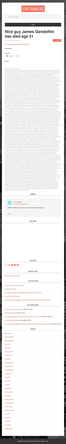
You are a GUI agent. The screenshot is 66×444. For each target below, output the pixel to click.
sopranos (44, 169)
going (16, 114)
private (50, 154)
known (24, 128)
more (33, 138)
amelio (11, 75)
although (48, 73)
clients (50, 91)
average (7, 80)
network (17, 141)
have (58, 116)
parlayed (22, 147)
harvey (45, 116)
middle (17, 136)
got (34, 114)
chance (35, 89)
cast (14, 89)
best (36, 83)
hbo (6, 117)
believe (55, 81)
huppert (32, 121)
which (33, 185)
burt (42, 86)
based (18, 81)
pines (18, 150)
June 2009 (7, 417)
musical (25, 139)
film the (53, 108)
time (49, 177)
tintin (55, 177)
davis (10, 97)
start (45, 171)
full (25, 111)
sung (12, 174)
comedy (48, 92)
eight (11, 103)
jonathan (7, 127)
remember (50, 158)
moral (29, 138)
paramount (49, 146)
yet (43, 188)
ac (16, 70)
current (34, 95)
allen (28, 73)
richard (44, 160)
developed (30, 98)
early (47, 102)
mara (57, 133)
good (27, 114)
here (28, 117)
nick (36, 141)
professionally (51, 155)
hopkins (7, 121)
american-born (18, 75)
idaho (49, 121)
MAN (52, 133)
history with (12, 119)
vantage (28, 182)
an (23, 75)
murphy (17, 139)
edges (59, 102)
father (35, 106)
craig (52, 94)
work (42, 187)
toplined (34, 179)
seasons (58, 165)
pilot (10, 150)
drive (30, 102)
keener (7, 128)
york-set (54, 188)
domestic (52, 100)
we (46, 184)
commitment (19, 94)
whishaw (41, 185)
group (52, 114)
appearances (54, 76)
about (13, 70)
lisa (21, 132)
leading (24, 130)
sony (31, 169)
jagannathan (45, 124)
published (39, 157)
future (29, 111)
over (57, 144)
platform (33, 150)
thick (58, 176)
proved (31, 157)
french (7, 111)
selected (10, 166)
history (7, 119)
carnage (55, 87)
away (24, 80)
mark (6, 135)
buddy (26, 86)
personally (22, 149)
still (19, 172)
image (53, 121)
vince (46, 182)
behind (47, 81)
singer (7, 169)
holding (21, 119)
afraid (50, 72)
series (33, 166)
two (47, 180)
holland (30, 119)
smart (17, 169)
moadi (35, 136)
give (48, 113)
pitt (22, 150)
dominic (57, 100)
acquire (31, 70)
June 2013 (7, 381)
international (14, 124)
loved (11, 133)
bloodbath (8, 84)
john (32, 125)
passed (36, 147)
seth (47, 166)
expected (56, 105)
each (44, 102)
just (39, 127)
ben (12, 83)
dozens (22, 102)
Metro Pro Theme (30, 441)
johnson (41, 125)
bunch (39, 86)
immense (15, 122)
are (14, 78)
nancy (38, 139)
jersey (17, 125)
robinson (18, 161)
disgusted (20, 100)
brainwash (38, 84)
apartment (41, 76)
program (58, 155)
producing (36, 155)
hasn (51, 116)
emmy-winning (31, 103)
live (26, 132)
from (22, 111)
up (10, 182)
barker (57, 80)
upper (19, 182)
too (27, 179)
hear (10, 117)
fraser (55, 109)
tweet (39, 180)
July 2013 (7, 377)
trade (49, 179)
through (38, 177)
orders (26, 144)
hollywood (36, 119)
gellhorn (7, 113)
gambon (41, 111)
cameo (17, 87)
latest (13, 130)
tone (21, 179)
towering (38, 80)
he (8, 117)
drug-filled (35, 102)
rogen (26, 161)
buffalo (31, 86)
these (51, 176)
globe (54, 113)
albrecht (12, 73)
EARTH (51, 102)
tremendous (21, 180)
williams (7, 187)
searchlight (47, 165)
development (37, 98)
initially (56, 122)
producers (29, 155)
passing (41, 147)
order (16, 144)
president (29, 154)
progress (15, 157)
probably (54, 154)
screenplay (34, 165)
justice (42, 127)
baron (11, 81)
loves (15, 133)
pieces (56, 149)
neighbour (8, 141)
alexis (17, 73)
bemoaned (7, 83)
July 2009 (7, 414)
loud (54, 132)
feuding (38, 108)
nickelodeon (41, 141)
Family (25, 106)
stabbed (21, 171)
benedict (15, 83)
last (9, 130)
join (45, 125)
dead (22, 97)
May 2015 (7, 344)
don (6, 102)
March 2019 (8, 333)
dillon (54, 98)
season (53, 165)
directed (7, 100)
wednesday (55, 184)
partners (31, 147)
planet (28, 150)
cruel (30, 95)
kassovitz (51, 127)
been (39, 81)
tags (30, 174)
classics (41, 91)
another (22, 76)
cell (26, 89)
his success (53, 117)
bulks (35, 86)
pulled (44, 157)
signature (51, 168)
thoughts (22, 177)
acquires (36, 70)
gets (26, 113)
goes (12, 114)
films (57, 108)
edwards (7, 103)
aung (58, 78)
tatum (53, 174)
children (14, 91)
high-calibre (36, 117)
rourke (51, 161)
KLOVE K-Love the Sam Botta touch (14, 285)
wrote (29, 188)
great (37, 114)
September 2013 (9, 370)
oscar (49, 144)
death (38, 97)
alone (36, 73)
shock (26, 168)
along (40, 73)
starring (37, 171)
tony (24, 179)
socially (27, 169)
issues (24, 124)
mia (56, 135)
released (44, 158)
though (17, 177)
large (41, 128)
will (53, 185)
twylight (50, 180)
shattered (21, 168)
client (45, 91)
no (12, 143)
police (12, 152)
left (45, 130)
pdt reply (57, 147)
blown (13, 84)
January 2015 (8, 355)
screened (28, 165)
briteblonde (11, 86)
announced (50, 75)
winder (12, 187)
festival (33, 108)
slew (13, 169)
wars (23, 184)
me (54, 135)
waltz (10, 184)
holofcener (43, 119)
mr (46, 138)
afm (47, 72)
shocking (36, 168)
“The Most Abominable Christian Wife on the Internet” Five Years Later (23, 316)
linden (14, 132)
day (18, 97)
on (50, 143)
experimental (8, 106)
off (44, 143)
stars (42, 171)
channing (40, 89)
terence (17, 176)
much (49, 138)
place (24, 150)
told (15, 179)
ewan (37, 105)
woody (39, 187)
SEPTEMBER (28, 166)
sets (50, 166)
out (55, 144)
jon (59, 125)
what (22, 185)
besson (33, 83)
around (25, 78)
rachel (52, 157)
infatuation (51, 122)
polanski (50, 150)
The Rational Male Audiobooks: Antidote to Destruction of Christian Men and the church (27, 300)
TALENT (37, 174)
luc (22, 133)
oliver (47, 143)
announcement (9, 76)
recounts (32, 158)
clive (53, 91)
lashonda (55, 128)
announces (17, 76)
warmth (19, 184)
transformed (8, 180)
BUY (57, 86)
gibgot (34, 113)
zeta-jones (23, 190)
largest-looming (47, 128)
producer (23, 155)
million (24, 136)
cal (11, 87)
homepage (16, 202)
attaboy (33, 78)
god (59, 113)
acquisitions (42, 70)
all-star (24, 73)
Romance (33, 161)
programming (8, 157)
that (30, 176)
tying (55, 180)
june (36, 127)
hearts (18, 117)
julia (32, 127)
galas (37, 111)
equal (20, 105)
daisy (50, 95)
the (33, 176)
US (22, 182)
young (6, 190)
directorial (13, 100)
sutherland (24, 174)
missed (31, 136)
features (7, 108)
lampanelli (36, 128)
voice (57, 182)
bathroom (23, 81)
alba (8, 73)
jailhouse (52, 124)
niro (9, 143)
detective (13, 98)
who (45, 185)
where (29, 185)
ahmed (58, 72)
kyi (31, 128)
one (52, 143)
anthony (28, 76)
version (37, 182)
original (38, 144)
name (31, 139)
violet (50, 182)
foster (43, 109)
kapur (46, 127)
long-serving (34, 132)
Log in (47, 441)
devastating (23, 98)
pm (46, 150)
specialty (7, 171)
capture (33, 87)
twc (36, 180)
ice (42, 121)
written (24, 188)
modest (42, 136)
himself (45, 117)
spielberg (13, 171)
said (25, 163)
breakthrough (51, 84)
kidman (11, 128)
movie (39, 138)
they (55, 176)
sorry (49, 169)
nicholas (31, 141)
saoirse (52, 163)
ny (39, 143)
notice (23, 143)
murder (12, 139)
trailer (54, 179)
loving (19, 133)
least (33, 130)
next (27, 141)
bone (19, 84)
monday (7, 138)
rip (59, 160)
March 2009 (8, 425)
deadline (26, 97)
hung (28, 121)
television (12, 176)
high (31, 117)
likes (6, 132)
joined (48, 125)
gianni (30, 113)
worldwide (8, 188)
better (40, 83)
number (36, 143)
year (37, 188)
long (29, 132)
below (59, 81)
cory (35, 94)
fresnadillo (12, 111)
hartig (41, 116)
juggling (23, 127)
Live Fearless (33, 9)
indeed (45, 122)
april (11, 78)
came (13, 87)
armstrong (19, 78)
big (43, 83)
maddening (39, 133)
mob (38, 136)
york (50, 188)
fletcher (26, 109)
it (26, 124)
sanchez (34, 163)
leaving (41, 130)
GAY (59, 111)
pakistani (43, 146)
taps (50, 174)
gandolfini (47, 111)
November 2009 (9, 403)
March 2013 (8, 388)
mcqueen (47, 135)
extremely (21, 106)
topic (30, 179)
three (34, 177)
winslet (21, 187)
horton (12, 121)
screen (23, 165)
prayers (41, 152)
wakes (6, 184)
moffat (46, 136)
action (52, 70)
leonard (49, 130)
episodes (15, 105)
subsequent (47, 172)
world (56, 187)
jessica (22, 125)
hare (31, 116)
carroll (7, 89)
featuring (13, 108)
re (14, 158)
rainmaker (57, 157)
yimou (46, 188)
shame (15, 168)
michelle (12, 136)
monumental (23, 138)
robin (13, 161)
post (31, 152)
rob (6, 161)
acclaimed (20, 70)
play (38, 150)
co (23, 92)
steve (11, 172)
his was (59, 117)
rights (56, 160)
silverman (57, 168)
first (17, 109)
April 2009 (7, 421)
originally (44, 144)
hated (55, 116)
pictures (51, 149)
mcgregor (42, 135)
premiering (14, 154)
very (41, 182)
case (11, 89)
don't (8, 102)
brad (33, 84)
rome (38, 161)
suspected (17, 174)
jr (11, 127)
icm (44, 121)
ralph (6, 158)
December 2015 (9, 340)
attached (37, 78)
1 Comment (57, 40)
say (60, 163)
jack (40, 124)
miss (27, 136)
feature (50, 106)
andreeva (35, 75)
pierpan (7, 150)
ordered (20, 144)
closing (11, 92)
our (52, 144)
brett (6, 86)
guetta (56, 114)
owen (31, 146)
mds (52, 135)
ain (5, 73)
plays (40, 150)
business (46, 86)
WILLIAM (57, 185)
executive (48, 105)
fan (29, 106)
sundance (7, 174)
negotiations (52, 139)
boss (22, 84)
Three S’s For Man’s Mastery (12, 320)
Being (51, 81)
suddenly (53, 172)
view (43, 182)
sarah (56, 163)
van (24, 182)
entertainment (9, 105)
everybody (33, 105)
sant (48, 163)
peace (6, 149)
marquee (10, 135)
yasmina (33, 188)
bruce (17, 86)
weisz (12, 185)
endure (44, 103)
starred (32, 171)
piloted (15, 150)
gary (56, 111)
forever (38, 109)
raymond (11, 158)
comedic (43, 92)
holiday (26, 119)
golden (20, 114)
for (35, 109)
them (44, 176)
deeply (45, 97)
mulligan (53, 138)
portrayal (22, 152)
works (52, 187)
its (37, 124)
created (56, 94)
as (28, 78)
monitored (12, 138)
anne (45, 75)
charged (52, 89)
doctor (39, 100)
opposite (7, 144)
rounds (46, 161)
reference (38, 158)
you (58, 188)
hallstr (12, 116)
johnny (36, 125)
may (34, 135)
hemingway (24, 117)
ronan (42, 161)
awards (12, 80)
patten (48, 147)
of (42, 143)
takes (33, 174)
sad (17, 163)
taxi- (57, 174)
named (35, 139)
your (10, 190)
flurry (31, 109)
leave (37, 130)
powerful (36, 152)
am (52, 73)
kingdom (16, 128)
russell (12, 163)
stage (25, 171)
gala (34, 111)
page (39, 146)
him (41, 117)
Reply (9, 213)
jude (16, 127)
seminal (16, 166)
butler (54, 86)
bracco (29, 84)
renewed (7, 160)
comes (52, 92)
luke (25, 133)
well (15, 185)
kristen (28, 128)
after (54, 72)
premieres (8, 154)
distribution (33, 100)
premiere (52, 152)
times (51, 177)
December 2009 (9, 399)
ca (5, 87)
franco (50, 109)
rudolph (7, 163)
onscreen (57, 143)
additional (29, 72)
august (54, 78)
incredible (34, 122)
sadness (21, 163)
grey (48, 114)
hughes (20, 121)
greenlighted (43, 114)
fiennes (46, 108)
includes (21, 122)
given (50, 113)
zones (27, 190)
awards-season (18, 80)
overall (15, 146)
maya (37, 135)
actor (6, 72)
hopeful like (50, 119)
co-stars (34, 92)
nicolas (51, 141)
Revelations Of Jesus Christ (12, 275)
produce (11, 155)
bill (45, 83)
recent (21, 158)
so (23, 169)
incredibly (40, 122)
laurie (17, 130)
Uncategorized (16, 68)
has (49, 116)
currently (40, 95)
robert (9, 161)
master (21, 135)
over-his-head (8, 146)
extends (15, 106)
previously (35, 154)
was (26, 184)
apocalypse (47, 76)
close (57, 91)
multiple (7, 139)
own (35, 146)
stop (25, 172)
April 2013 (7, 384)
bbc (28, 81)
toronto (39, 179)
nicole (55, 141)
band (53, 80)
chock (19, 91)
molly (49, 136)
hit (17, 119)
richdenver (50, 160)
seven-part (55, 166)
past (45, 147)
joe (27, 125)
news (24, 141)
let (52, 130)
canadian (27, 87)
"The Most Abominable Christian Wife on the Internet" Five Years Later (23, 292)
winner (16, 187)
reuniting (33, 160)
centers (30, 89)
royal (55, 161)
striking (35, 172)
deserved (57, 97)
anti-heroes (34, 76)
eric (24, 105)
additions (42, 72)
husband (37, 121)
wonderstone (33, 187)
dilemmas (49, 98)
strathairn (30, 172)
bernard (27, 83)
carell (43, 87)
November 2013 (9, 366)
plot (44, 150)
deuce (18, 98)
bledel (56, 83)
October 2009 (8, 406)
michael (7, 136)
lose (45, 132)
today (6, 179)
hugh (15, 121)
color (38, 92)
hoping (56, 119)
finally (14, 109)
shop (40, 168)
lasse (6, 130)
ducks (40, 102)
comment (7, 94)
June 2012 (7, 395)
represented (18, 160)
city (37, 91)
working (47, 187)
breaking (43, 84)
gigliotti (41, 113)
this (13, 177)
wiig (48, 185)
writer (20, 188)
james (57, 124)
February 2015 (8, 351)
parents (13, 147)
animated (40, 75)
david (58, 95)
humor (24, 121)
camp (21, 87)
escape (27, 105)
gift (37, 113)
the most (36, 176)
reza (37, 160)
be (30, 81)
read (17, 158)
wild (50, 185)
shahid (12, 168)
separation (21, 166)
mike (20, 136)
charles (57, 89)
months (18, 138)
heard (14, 117)
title (58, 177)
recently (26, 158)
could (38, 94)
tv (33, 180)
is (21, 124)
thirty (10, 177)
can (24, 87)
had (6, 116)
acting (48, 70)
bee (37, 81)
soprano (38, 169)
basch (15, 81)
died (42, 98)
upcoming (14, 182)
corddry (31, 94)
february (18, 108)
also (43, 73)
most (36, 138)
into (19, 124)
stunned (40, 172)
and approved (28, 75)
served (41, 166)
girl (45, 113)
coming (57, 92)
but (51, 86)
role (29, 161)
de (20, 97)
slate (10, 169)
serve (37, 166)
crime (11, 95)
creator (7, 95)
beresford (22, 83)
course (48, 94)
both (25, 84)
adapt (18, 72)
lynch (28, 133)
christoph (28, 91)
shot (43, 168)
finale (9, 109)
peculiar (11, 149)
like (57, 130)
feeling (24, 108)
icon (46, 121)
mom (53, 136)
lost (51, 132)
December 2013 (9, 362)
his (48, 117)
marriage (16, 135)
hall (8, 116)
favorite (45, 106)
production (43, 155)
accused (26, 70)
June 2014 (7, 359)
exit (52, 105)
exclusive (42, 105)
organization (31, 144)
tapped (47, 174)
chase (6, 91)
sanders (40, 163)
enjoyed (49, 103)
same (28, 163)
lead (20, 130)
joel (29, 125)
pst (35, 157)
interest (7, 124)
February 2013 (8, 392)
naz (48, 139)
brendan (58, 84)
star (28, 171)
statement (55, 171)
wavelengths (36, 184)
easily (55, 102)
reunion (28, 160)
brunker (22, 86)
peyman (34, 149)
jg (25, 125)
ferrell (29, 108)
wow (12, 188)
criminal (16, 95)
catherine (19, 89)
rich (40, 160)
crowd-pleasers (23, 95)
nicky (46, 141)
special (55, 169)
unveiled (7, 182)
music (21, 139)
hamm (16, 116)
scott (18, 165)
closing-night (18, 92)
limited (10, 132)
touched (44, 179)
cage (8, 87)
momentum (58, 136)
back (42, 80)
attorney (49, 78)
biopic (48, 83)
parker (18, 147)
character (46, 89)
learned (29, 130)
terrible (23, 176)
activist (57, 70)
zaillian (14, 190)
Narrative (43, 139)
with (24, 187)
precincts (47, 152)
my (28, 139)
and (34, 80)
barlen (7, 81)
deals (34, 97)
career (38, 87)
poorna (16, 152)
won (27, 187)
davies (6, 97)
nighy (6, 143)
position (27, 152)
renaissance (56, 158)
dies (45, 98)
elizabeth (16, 103)
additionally (36, 72)
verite (32, 182)
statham (7, 172)
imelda (57, 121)
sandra (45, 163)
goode (31, 114)
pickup (47, 149)
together (11, 179)
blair (51, 83)
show (46, 168)
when (25, 185)
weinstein (7, 185)
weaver (50, 184)
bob (16, 84)
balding (47, 80)
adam (14, 72)
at (29, 78)
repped (12, 160)
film (49, 108)
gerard (23, 113)
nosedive (15, 143)
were (18, 185)
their (41, 176)
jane (6, 125)
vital (54, 182)
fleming (21, 109)
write (15, 188)
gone (24, 114)
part (27, 147)
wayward (42, 184)
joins (56, 125)
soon (34, 169)
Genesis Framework (40, 441)
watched (29, 184)
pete (26, 149)
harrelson (36, 116)
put (47, 157)
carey (46, 87)
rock (22, 161)
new (21, 141)
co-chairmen (27, 92)
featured (55, 106)
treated (15, 180)
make (48, 133)
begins (43, 81)
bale (50, 80)
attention (43, 78)
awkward (28, 80)
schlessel (14, 165)
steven (15, 172)
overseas (20, 146)
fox (47, 109)
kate (56, 127)
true (26, 180)
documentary (45, 100)
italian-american (31, 124)
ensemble (54, 103)
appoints (7, 78)
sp (51, 169)
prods (6, 155)
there (48, 176)
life (55, 130)
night (59, 141)
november (28, 143)
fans (31, 106)
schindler (8, 165)
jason (13, 125)
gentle (13, 113)
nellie (13, 141)
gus (60, 114)
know (20, 128)
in (18, 122)
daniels (54, 95)
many (54, 133)
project (21, 157)
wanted (14, 184)
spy (17, 171)
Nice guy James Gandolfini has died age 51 (17, 44)
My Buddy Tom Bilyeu (10, 289)
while (36, 185)
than (27, 176)
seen (6, 166)
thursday (44, 177)
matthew (30, 135)
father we (40, 106)
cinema (33, 91)
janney (10, 125)
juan (13, 127)
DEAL (31, 97)
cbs (23, 89)
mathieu (26, 135)
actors (11, 72)
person (16, 149)
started (50, 171)
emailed (21, 103)
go (57, 113)
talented (41, 174)
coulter (43, 94)
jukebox (29, 127)
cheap (10, 91)
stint (22, 172)
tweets (43, 180)
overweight (27, 146)
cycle (45, 95)
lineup (18, 132)
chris (23, 91)
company (25, 94)
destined (7, 98)
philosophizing (41, 149)
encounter (38, 103)
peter (30, 149)
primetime (44, 154)
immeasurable (9, 122)
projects (26, 157)
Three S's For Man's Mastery (12, 296)
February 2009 (8, 428)
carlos (51, 87)
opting (12, 144)
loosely (41, 132)
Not (20, 143)
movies (43, 138)
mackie (34, 133)
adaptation (23, 72)
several (7, 168)
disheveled (26, 100)
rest (24, 160)
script (40, 165)
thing (6, 177)
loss (48, 132)
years (40, 188)
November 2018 (9, 337)
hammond (21, 116)
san (31, 163)
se (43, 165)
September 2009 (9, 410)
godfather (8, 114)
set (44, 166)
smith (20, 169)
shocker (30, 168)
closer (7, 92)
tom (18, 179)
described (51, 97)
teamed (7, 176)
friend (18, 111)
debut (41, 97)
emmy (25, 103)
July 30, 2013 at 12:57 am (20, 204)
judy (19, 127)
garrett (52, 111)
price (40, 154)
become (33, 81)
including (27, 122)
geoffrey (17, 113)
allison (32, 73)
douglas (17, 102)
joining (53, 125)
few (42, 108)
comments (13, 94)
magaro (45, 133)
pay (51, 147)
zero (18, 190)
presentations (22, 154)
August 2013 (8, 373)
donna (12, 102)
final (6, 109)
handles (26, 116)
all (20, 73)
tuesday (30, 180)
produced (17, 155)
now (32, 143)
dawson (14, 97)
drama (26, 102)
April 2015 (7, 348)
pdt (53, 147)
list (24, 132)
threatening (28, 177)
